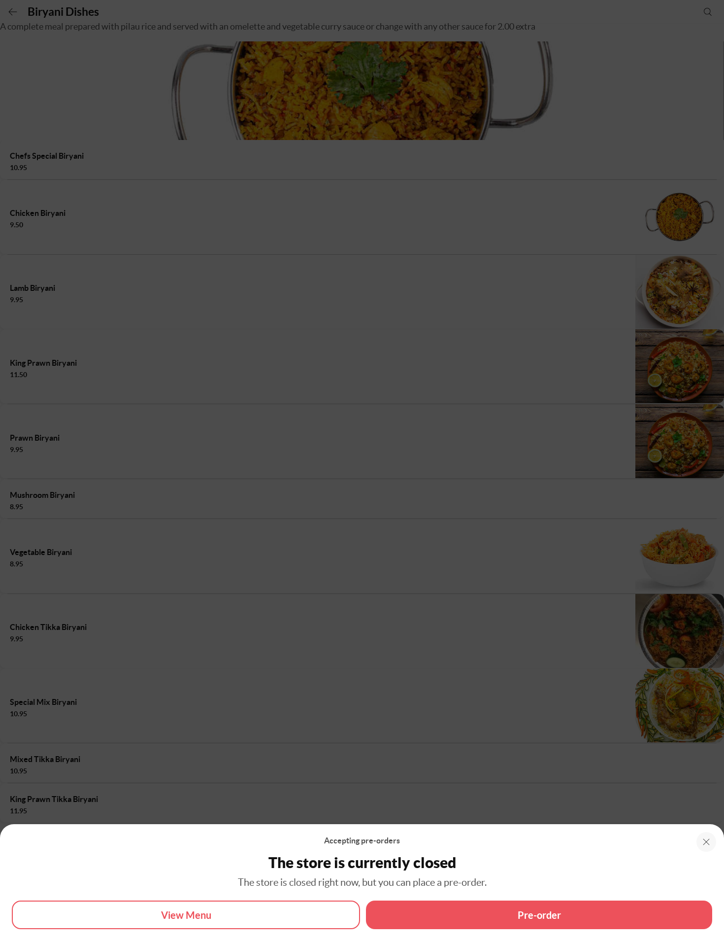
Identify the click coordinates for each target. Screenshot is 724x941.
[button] (706, 842)
